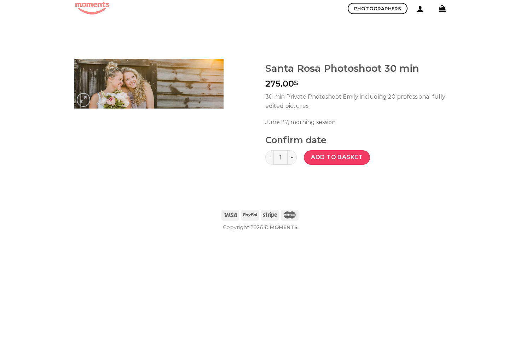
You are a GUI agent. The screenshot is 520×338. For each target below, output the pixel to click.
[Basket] (442, 8)
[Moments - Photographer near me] (109, 8)
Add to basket (337, 157)
